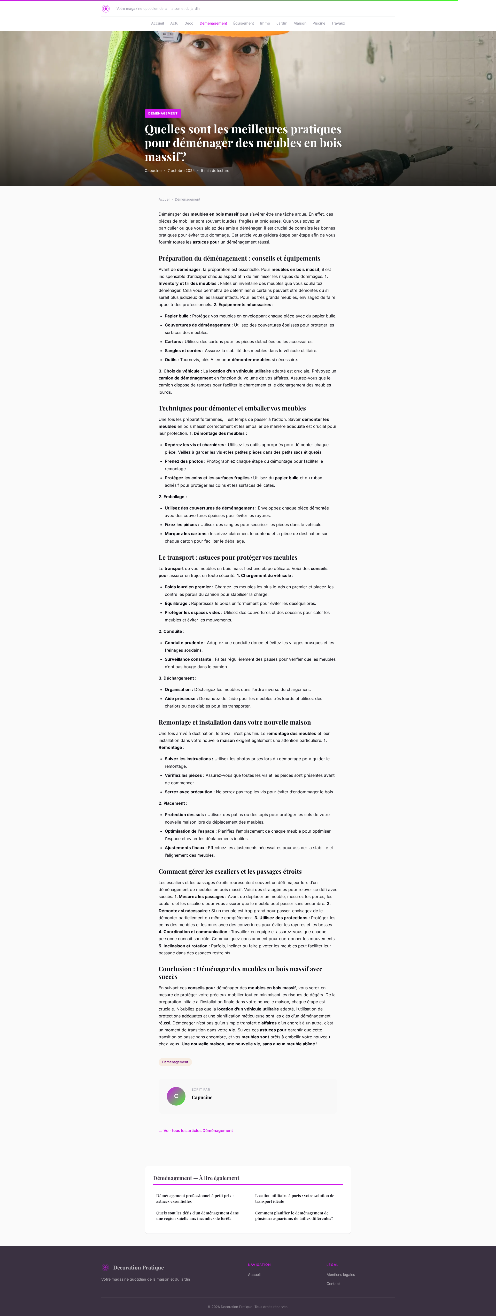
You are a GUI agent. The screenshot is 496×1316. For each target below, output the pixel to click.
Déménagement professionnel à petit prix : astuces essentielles (195, 1198)
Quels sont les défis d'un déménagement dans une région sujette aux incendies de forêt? (197, 1215)
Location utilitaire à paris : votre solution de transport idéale (294, 1198)
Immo (265, 23)
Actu (174, 23)
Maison (299, 23)
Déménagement (213, 23)
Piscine (319, 23)
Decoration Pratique (138, 1267)
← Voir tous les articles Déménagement (196, 1130)
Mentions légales (341, 1274)
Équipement (243, 23)
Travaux (338, 23)
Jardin (281, 23)
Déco (188, 23)
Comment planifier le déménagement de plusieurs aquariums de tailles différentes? (294, 1215)
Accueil (157, 23)
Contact (333, 1283)
